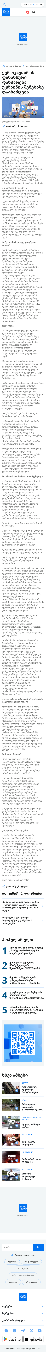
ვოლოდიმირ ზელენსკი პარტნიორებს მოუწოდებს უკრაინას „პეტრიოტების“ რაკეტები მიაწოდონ (31, 1090)
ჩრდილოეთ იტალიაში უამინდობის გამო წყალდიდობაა (32, 1107)
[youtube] (40, 1331)
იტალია (25, 1100)
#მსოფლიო (23, 1268)
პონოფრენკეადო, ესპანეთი (32, 1160)
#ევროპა (12, 1261)
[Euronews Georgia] (6, 12)
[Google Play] (12, 1339)
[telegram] (23, 1331)
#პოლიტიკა (31, 1282)
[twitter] (31, 1331)
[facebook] (6, 1331)
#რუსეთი (13, 1282)
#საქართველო (31, 1261)
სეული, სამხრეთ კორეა (31, 1126)
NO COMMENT (27, 1135)
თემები (7, 1306)
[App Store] (33, 1339)
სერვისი (8, 1313)
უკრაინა (25, 1083)
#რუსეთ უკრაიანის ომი (23, 1275)
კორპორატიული (13, 1320)
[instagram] (15, 1331)
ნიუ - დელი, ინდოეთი (28, 1143)
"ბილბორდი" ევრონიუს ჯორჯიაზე (31, 1118)
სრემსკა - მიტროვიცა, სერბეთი (29, 1176)
